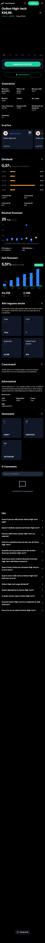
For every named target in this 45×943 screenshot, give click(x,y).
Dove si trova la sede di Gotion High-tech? (22, 610)
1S (10, 55)
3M (22, 55)
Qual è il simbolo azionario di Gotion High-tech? (22, 528)
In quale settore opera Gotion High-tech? (22, 596)
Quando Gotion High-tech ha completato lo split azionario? (22, 603)
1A (28, 55)
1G (4, 55)
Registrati (33, 3)
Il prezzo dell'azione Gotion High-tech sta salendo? (22, 535)
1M (16, 55)
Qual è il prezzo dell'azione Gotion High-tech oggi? (22, 520)
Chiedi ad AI (24, 932)
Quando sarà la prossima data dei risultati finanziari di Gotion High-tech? (22, 551)
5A (35, 55)
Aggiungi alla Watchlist (22, 64)
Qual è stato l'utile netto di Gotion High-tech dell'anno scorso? (22, 577)
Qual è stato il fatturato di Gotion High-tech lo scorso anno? (22, 568)
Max (41, 55)
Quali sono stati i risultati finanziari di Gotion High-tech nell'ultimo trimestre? (22, 560)
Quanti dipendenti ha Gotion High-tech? (22, 590)
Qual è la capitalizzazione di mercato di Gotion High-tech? (22, 543)
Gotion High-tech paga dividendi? (22, 584)
